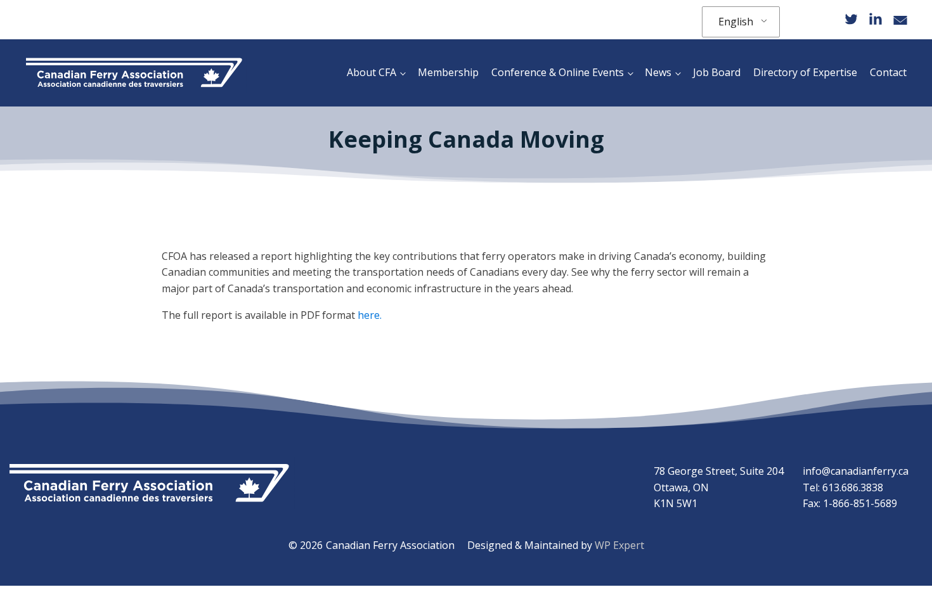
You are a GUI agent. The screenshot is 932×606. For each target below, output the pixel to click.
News (658, 72)
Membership (448, 72)
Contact (888, 72)
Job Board (717, 72)
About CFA (371, 72)
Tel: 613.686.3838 (843, 487)
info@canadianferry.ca (856, 471)
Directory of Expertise (805, 72)
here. (370, 315)
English (735, 22)
